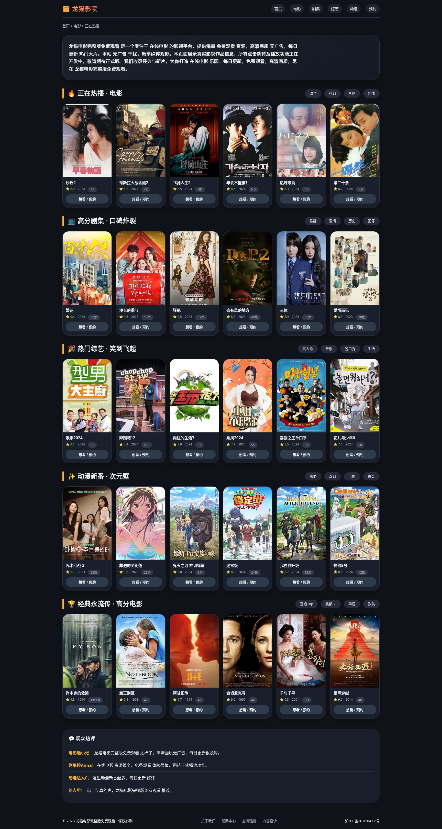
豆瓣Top (306, 603)
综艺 (335, 8)
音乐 (329, 348)
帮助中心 (229, 821)
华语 (352, 603)
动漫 (354, 8)
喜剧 (352, 93)
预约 (373, 8)
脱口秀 (350, 348)
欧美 (371, 603)
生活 (371, 348)
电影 (297, 8)
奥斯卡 (330, 603)
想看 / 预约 (87, 199)
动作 (313, 93)
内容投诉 (269, 821)
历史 (352, 220)
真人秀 (307, 348)
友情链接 (249, 821)
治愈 (352, 476)
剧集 (316, 8)
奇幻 (332, 476)
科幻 (332, 93)
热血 (313, 476)
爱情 (332, 220)
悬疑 (313, 220)
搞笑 (371, 476)
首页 (278, 8)
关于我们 (208, 821)
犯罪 (371, 220)
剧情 (371, 93)
